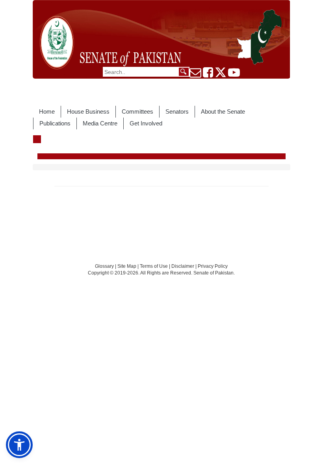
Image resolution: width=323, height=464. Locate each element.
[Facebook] (208, 75)
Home (47, 111)
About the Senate (223, 111)
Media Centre (100, 123)
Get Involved (146, 123)
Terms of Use (154, 266)
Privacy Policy (213, 266)
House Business (88, 111)
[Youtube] (234, 75)
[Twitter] (220, 75)
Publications (55, 123)
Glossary (104, 266)
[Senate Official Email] (195, 75)
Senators (177, 111)
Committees (137, 111)
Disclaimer (183, 266)
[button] (19, 444)
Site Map (126, 266)
